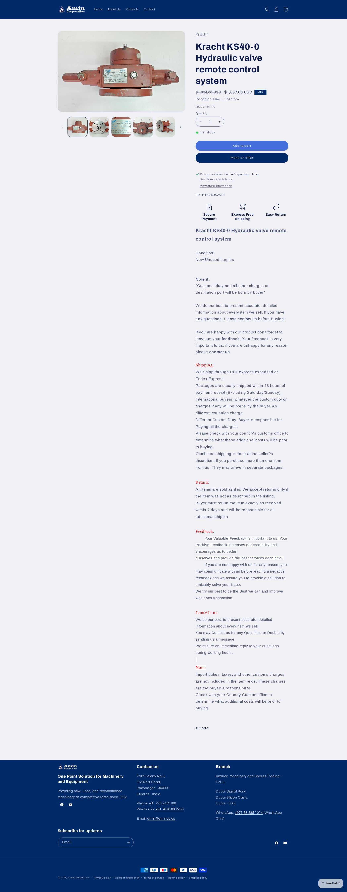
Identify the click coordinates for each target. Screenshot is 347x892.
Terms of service (154, 878)
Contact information (127, 878)
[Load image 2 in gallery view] (99, 127)
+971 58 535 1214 (249, 813)
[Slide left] (62, 127)
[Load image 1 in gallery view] (77, 127)
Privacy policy (102, 878)
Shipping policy (198, 878)
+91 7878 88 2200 (170, 809)
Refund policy (176, 878)
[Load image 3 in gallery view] (121, 127)
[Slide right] (180, 127)
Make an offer (242, 157)
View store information (216, 186)
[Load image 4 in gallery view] (143, 127)
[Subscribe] (128, 842)
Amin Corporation (78, 878)
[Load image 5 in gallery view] (165, 127)
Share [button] (204, 728)
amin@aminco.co (161, 819)
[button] (267, 9)
